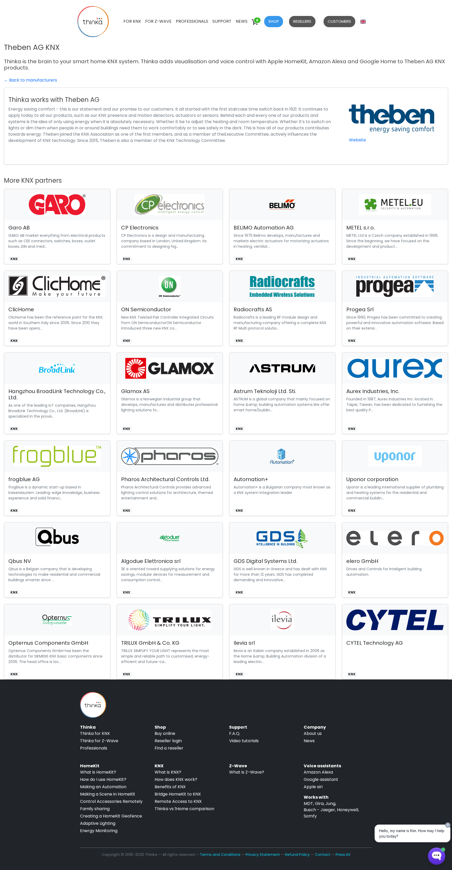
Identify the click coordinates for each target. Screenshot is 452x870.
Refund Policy (297, 854)
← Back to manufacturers (30, 80)
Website (357, 140)
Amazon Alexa (318, 772)
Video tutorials (244, 741)
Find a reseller (169, 748)
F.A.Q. (234, 733)
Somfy (310, 816)
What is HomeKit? (98, 772)
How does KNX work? (176, 779)
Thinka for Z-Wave (99, 741)
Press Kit (343, 854)
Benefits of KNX (170, 787)
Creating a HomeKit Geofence (111, 816)
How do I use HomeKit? (103, 779)
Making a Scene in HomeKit (107, 794)
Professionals (192, 21)
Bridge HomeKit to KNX (178, 794)
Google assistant (321, 779)
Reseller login (168, 741)
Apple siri (313, 787)
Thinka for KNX (95, 733)
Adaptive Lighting (97, 823)
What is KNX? (168, 772)
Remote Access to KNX (178, 801)
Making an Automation (103, 787)
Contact (322, 854)
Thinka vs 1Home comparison (184, 809)
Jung (330, 803)
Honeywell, (348, 810)
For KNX (132, 21)
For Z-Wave (158, 21)
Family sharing (95, 809)
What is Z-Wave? (246, 772)
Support (221, 21)
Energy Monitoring (98, 831)
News (241, 21)
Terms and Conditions (220, 854)
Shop (273, 21)
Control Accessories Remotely (111, 801)
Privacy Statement (263, 854)
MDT (308, 803)
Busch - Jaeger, (320, 810)
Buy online (165, 733)
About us (313, 733)
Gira (319, 803)
